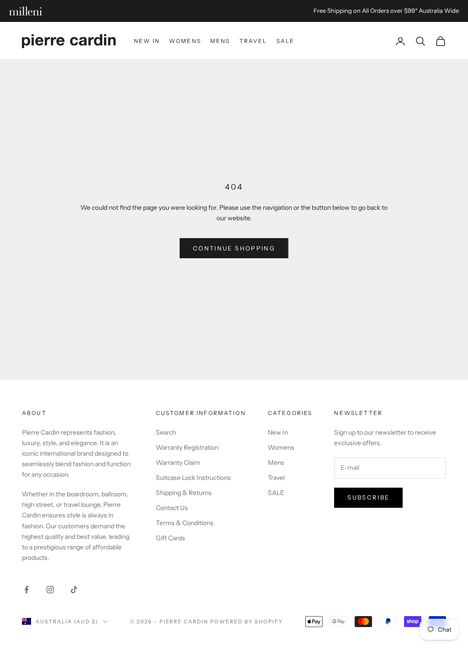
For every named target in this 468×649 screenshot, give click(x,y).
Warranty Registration (187, 447)
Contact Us (172, 508)
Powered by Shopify (246, 621)
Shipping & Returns (184, 493)
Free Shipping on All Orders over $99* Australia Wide (386, 10)
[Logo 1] (25, 11)
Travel (253, 40)
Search (166, 432)
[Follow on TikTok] (74, 589)
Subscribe (368, 497)
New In (147, 40)
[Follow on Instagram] (50, 589)
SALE (286, 40)
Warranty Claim (178, 462)
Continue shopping (234, 248)
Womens (185, 40)
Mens (220, 40)
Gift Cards (170, 538)
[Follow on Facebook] (26, 589)
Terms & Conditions (184, 523)
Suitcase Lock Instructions (193, 477)
